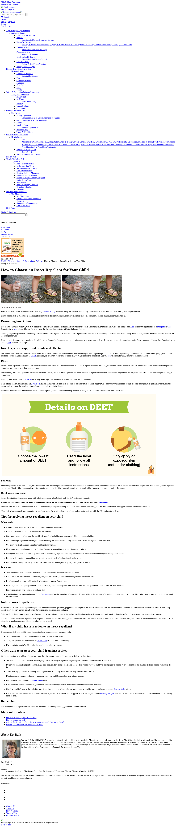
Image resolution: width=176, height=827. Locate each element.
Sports (19, 90)
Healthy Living (17, 71)
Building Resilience (30, 76)
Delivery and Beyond (45, 40)
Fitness (24, 49)
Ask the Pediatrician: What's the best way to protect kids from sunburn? (35, 722)
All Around (21, 97)
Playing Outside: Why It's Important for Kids (24, 724)
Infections (111, 144)
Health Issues (16, 137)
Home (3, 24)
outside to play (49, 311)
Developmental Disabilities (126, 142)
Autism (57, 142)
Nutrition (97, 45)
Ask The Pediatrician (25, 164)
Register (11, 9)
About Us (10, 808)
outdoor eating (37, 680)
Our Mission (16, 194)
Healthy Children (8, 261)
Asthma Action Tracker (25, 166)
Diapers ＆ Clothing (72, 45)
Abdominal (26, 142)
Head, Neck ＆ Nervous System (89, 144)
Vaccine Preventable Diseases (28, 154)
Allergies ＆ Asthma (45, 142)
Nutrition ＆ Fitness (30, 54)
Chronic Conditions (80, 142)
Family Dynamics (23, 115)
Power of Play (22, 130)
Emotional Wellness (24, 73)
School (44, 59)
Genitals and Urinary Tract (41, 144)
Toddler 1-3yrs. (22, 47)
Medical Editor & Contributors (28, 198)
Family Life (16, 113)
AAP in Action (22, 196)
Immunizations (22, 106)
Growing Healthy (23, 80)
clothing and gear (107, 693)
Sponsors (20, 201)
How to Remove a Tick (15, 720)
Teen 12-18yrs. (22, 61)
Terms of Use (11, 813)
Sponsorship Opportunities (27, 203)
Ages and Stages (18, 33)
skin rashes (27, 379)
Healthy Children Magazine (27, 173)
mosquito (161, 327)
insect (16, 329)
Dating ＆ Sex (27, 64)
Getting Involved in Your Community (31, 120)
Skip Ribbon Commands (11, 2)
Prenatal (19, 38)
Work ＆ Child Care (24, 132)
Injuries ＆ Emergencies (26, 149)
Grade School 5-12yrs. (25, 57)
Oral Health (21, 85)
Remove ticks (119, 689)
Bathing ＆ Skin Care (30, 45)
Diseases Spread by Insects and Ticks (21, 717)
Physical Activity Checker (27, 185)
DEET (33, 356)
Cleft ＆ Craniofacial (96, 142)
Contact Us (10, 806)
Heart (104, 144)
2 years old (35, 384)
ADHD (34, 142)
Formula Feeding (87, 45)
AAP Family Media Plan (26, 168)
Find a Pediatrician (24, 171)
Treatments (51, 147)
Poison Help (42, 641)
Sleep (110, 45)
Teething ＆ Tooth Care (122, 45)
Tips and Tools (17, 161)
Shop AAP (10, 208)
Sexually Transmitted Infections (157, 144)
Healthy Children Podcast (26, 175)
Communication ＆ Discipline (34, 118)
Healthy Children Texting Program (30, 178)
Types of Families (53, 118)
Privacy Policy (12, 811)
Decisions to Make (29, 40)
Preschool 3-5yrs (23, 52)
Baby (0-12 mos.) (23, 42)
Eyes (155, 142)
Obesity (134, 144)
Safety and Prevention (20, 94)
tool (109, 356)
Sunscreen (45, 594)
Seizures (141, 144)
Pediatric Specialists (30, 127)
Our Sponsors (9, 7)
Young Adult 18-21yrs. (25, 67)
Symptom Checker (24, 187)
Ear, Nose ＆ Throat (145, 142)
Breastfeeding (45, 45)
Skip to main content (9, 4)
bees (9, 342)
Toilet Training (41, 49)
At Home (20, 99)
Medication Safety (29, 101)
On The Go (21, 108)
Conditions (20, 139)
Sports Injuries (27, 152)
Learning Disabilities (123, 144)
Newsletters (21, 182)
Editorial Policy (12, 815)
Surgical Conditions (39, 147)
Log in (3, 9)
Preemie (104, 45)
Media (19, 123)
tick (168, 327)
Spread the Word (23, 205)
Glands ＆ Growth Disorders (64, 144)
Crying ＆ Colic (57, 45)
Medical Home (22, 125)
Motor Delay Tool (23, 180)
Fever (159, 142)
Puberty (38, 59)
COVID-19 (110, 142)
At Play (19, 104)
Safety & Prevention (25, 261)
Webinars (20, 189)
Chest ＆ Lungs (66, 142)
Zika (132, 327)
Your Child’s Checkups (25, 35)
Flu (163, 142)
